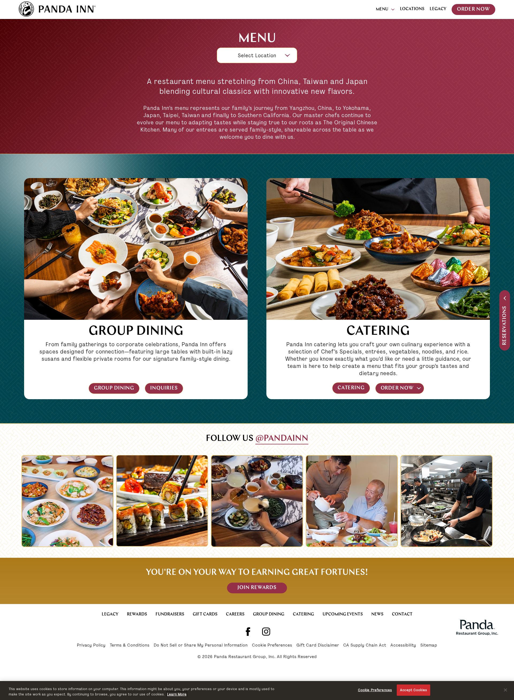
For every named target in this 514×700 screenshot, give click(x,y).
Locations (412, 9)
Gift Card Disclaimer (317, 645)
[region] (257, 690)
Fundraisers (170, 614)
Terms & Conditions (129, 645)
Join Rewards (256, 587)
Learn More (177, 694)
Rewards (137, 614)
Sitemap (428, 645)
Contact (402, 614)
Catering (351, 388)
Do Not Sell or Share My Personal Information (201, 645)
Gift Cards (205, 614)
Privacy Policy (91, 645)
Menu (382, 9)
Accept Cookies (413, 690)
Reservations (504, 325)
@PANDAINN (281, 438)
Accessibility (403, 645)
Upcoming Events (343, 614)
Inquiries (164, 388)
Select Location (257, 55)
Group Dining (114, 388)
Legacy (438, 9)
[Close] (505, 690)
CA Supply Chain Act (364, 645)
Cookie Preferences (272, 645)
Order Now (473, 9)
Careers (235, 614)
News (377, 614)
